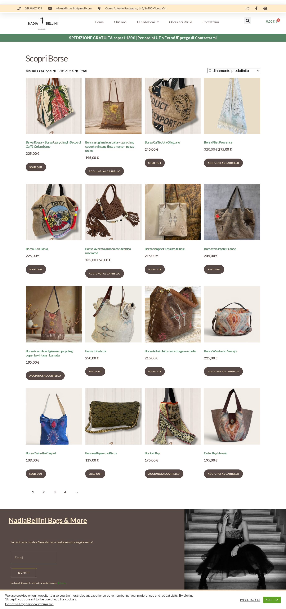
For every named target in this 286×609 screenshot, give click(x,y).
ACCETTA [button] (272, 599)
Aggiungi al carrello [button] (104, 171)
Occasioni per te (180, 22)
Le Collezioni (146, 22)
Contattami (210, 22)
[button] (247, 20)
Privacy (62, 583)
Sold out (35, 167)
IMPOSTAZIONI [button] (250, 600)
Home (99, 22)
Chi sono (120, 22)
